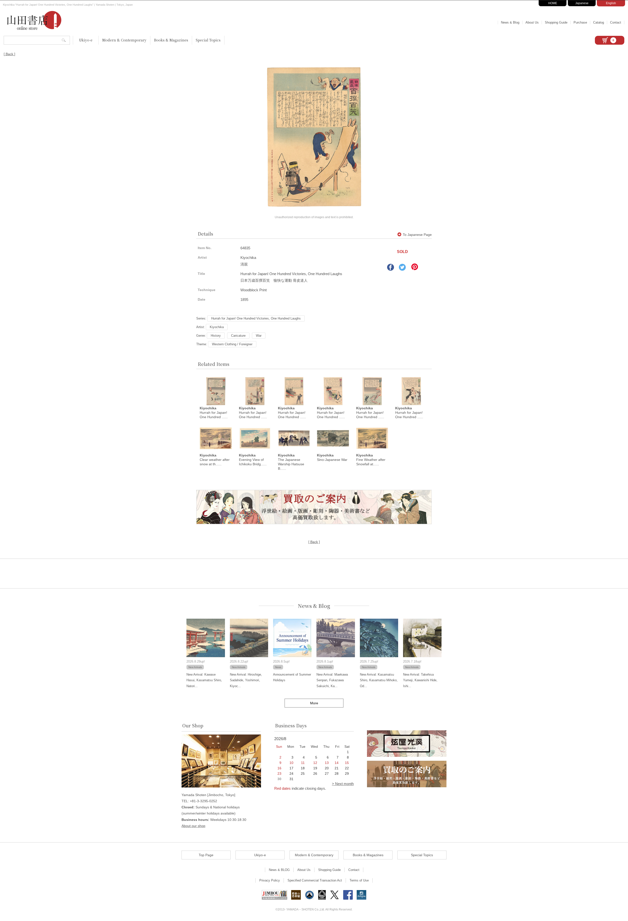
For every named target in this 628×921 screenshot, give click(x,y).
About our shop (193, 826)
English (611, 3)
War (259, 335)
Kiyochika (217, 327)
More (314, 703)
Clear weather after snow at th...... (215, 459)
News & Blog (510, 22)
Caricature (238, 335)
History (216, 335)
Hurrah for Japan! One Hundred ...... (214, 412)
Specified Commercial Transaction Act (315, 880)
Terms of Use (359, 880)
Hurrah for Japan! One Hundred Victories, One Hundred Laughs (256, 318)
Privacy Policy (269, 880)
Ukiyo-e (85, 40)
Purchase (580, 22)
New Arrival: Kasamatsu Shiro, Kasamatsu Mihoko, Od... (379, 680)
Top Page (206, 855)
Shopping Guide (556, 22)
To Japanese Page (417, 235)
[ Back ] (9, 54)
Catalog (598, 22)
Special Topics (208, 40)
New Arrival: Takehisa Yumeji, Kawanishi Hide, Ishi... (420, 680)
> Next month (343, 784)
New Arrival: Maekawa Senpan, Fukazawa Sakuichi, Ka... (332, 680)
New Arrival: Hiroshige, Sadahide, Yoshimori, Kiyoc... (246, 680)
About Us (532, 22)
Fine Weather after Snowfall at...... (370, 459)
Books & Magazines (171, 40)
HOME (552, 3)
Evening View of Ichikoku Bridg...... (253, 459)
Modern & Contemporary (124, 40)
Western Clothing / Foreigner (232, 344)
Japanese (582, 3)
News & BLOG (279, 870)
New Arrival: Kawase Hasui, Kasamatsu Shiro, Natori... (204, 680)
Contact (615, 22)
